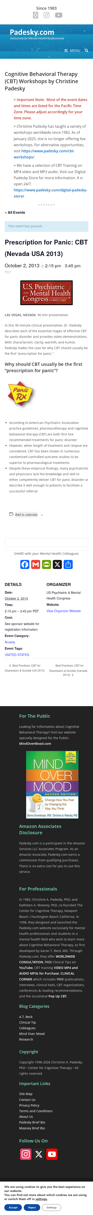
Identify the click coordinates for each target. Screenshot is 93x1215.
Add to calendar (26, 514)
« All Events (15, 212)
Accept (13, 1207)
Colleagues (27, 1028)
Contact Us (27, 1099)
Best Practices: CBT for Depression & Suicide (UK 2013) (25, 667)
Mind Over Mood (32, 1034)
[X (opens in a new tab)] (35, 15)
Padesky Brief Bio (32, 1122)
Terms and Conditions (36, 1111)
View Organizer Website (63, 611)
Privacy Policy (29, 1105)
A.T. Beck (26, 1017)
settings (41, 1199)
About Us (26, 1116)
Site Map (26, 1094)
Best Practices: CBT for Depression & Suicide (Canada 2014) (68, 670)
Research (26, 1039)
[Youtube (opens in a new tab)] (57, 15)
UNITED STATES (17, 654)
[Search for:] (84, 50)
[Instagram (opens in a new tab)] (46, 15)
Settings (51, 1207)
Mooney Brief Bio (32, 1128)
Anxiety (10, 642)
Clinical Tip (27, 1022)
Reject (32, 1207)
